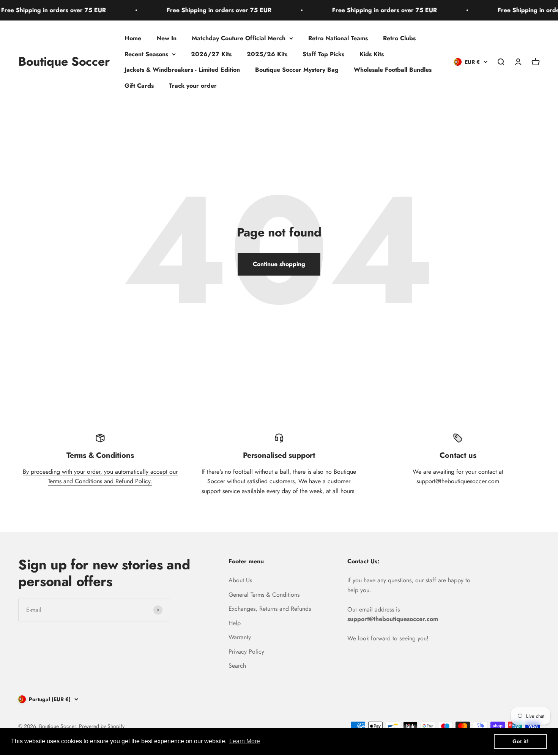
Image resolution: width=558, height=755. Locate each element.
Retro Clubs (399, 38)
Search (237, 665)
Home (133, 38)
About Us (240, 580)
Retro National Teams (338, 38)
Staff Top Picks (323, 53)
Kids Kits (371, 53)
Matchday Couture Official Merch (238, 38)
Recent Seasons (146, 53)
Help (235, 623)
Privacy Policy (246, 651)
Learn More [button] (244, 741)
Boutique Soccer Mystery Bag (297, 69)
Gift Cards (139, 85)
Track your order (193, 85)
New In (166, 38)
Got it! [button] (520, 741)
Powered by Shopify (102, 726)
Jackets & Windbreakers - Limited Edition (182, 69)
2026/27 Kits (211, 53)
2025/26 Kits (267, 53)
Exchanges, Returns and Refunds (270, 608)
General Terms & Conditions (264, 594)
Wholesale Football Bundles (393, 69)
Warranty (240, 637)
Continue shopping (279, 264)
